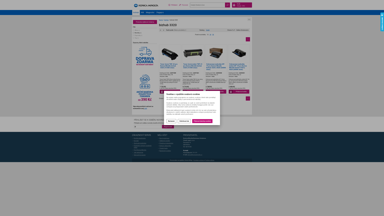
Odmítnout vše (184, 121)
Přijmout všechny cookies (202, 121)
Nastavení (171, 121)
